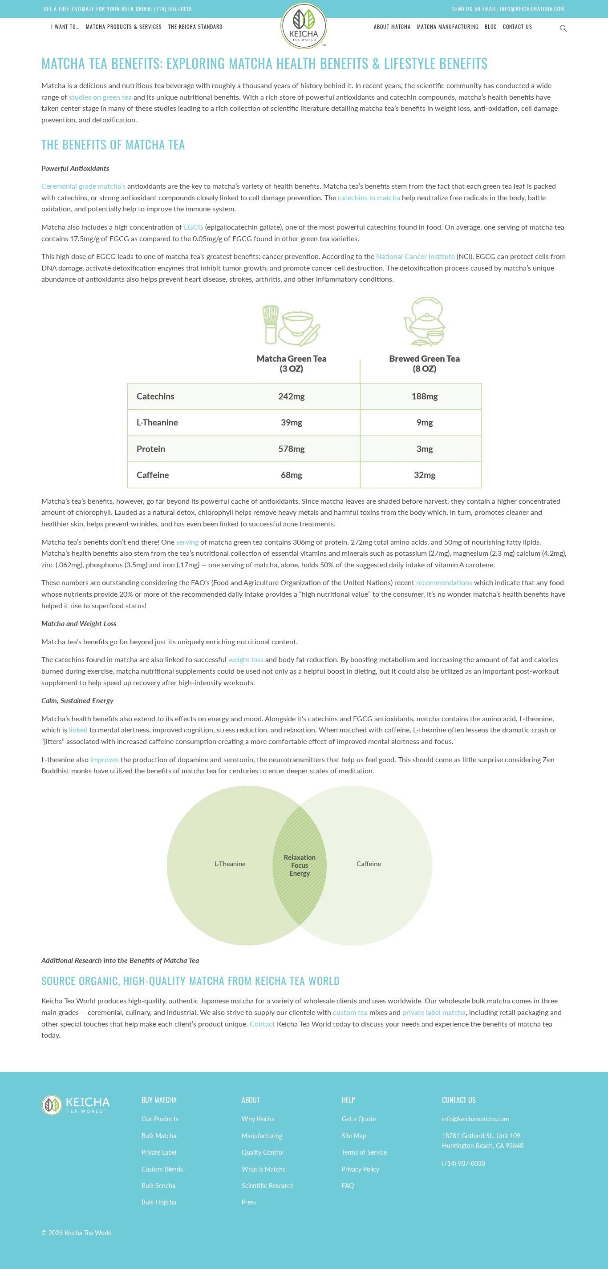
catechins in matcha (369, 197)
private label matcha (434, 1012)
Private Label (159, 1152)
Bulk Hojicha (159, 1202)
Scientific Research (268, 1185)
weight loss (245, 659)
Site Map (354, 1136)
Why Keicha (258, 1119)
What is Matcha (264, 1169)
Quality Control (263, 1152)
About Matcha (392, 26)
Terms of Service (364, 1152)
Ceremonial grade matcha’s (83, 186)
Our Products (160, 1119)
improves (104, 759)
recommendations (444, 582)
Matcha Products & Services (124, 26)
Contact (262, 1023)
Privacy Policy (360, 1169)
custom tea (350, 1012)
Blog (491, 26)
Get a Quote (359, 1119)
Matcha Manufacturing (447, 26)
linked (78, 729)
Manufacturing (262, 1136)
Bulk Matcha (159, 1136)
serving (187, 542)
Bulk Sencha (158, 1185)
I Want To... (65, 26)
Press (249, 1202)
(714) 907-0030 (463, 1163)
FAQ (348, 1185)
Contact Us (517, 26)
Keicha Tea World (88, 1233)
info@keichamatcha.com (475, 1119)
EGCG (193, 226)
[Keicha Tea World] (304, 25)
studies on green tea (100, 97)
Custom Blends (162, 1169)
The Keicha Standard (195, 26)
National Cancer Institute (415, 256)
